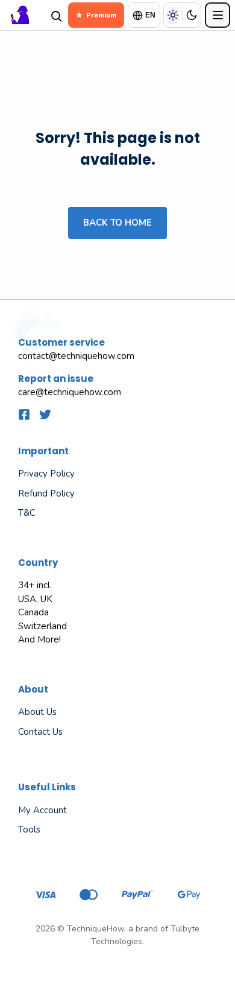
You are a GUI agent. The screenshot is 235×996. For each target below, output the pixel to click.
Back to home (117, 223)
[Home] (23, 15)
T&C (27, 513)
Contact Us (40, 732)
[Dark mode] (191, 15)
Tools (29, 829)
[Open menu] (217, 15)
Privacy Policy (46, 474)
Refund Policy (46, 493)
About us (37, 712)
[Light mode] (173, 15)
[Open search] (55, 15)
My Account (42, 810)
